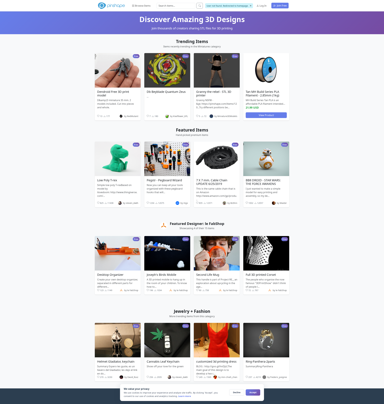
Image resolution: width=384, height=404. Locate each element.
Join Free (281, 5)
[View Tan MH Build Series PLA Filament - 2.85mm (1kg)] (266, 70)
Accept (252, 392)
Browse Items (142, 5)
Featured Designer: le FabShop (197, 223)
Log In (263, 5)
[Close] (251, 6)
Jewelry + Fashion (192, 311)
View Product (266, 115)
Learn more (184, 396)
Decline (236, 392)
